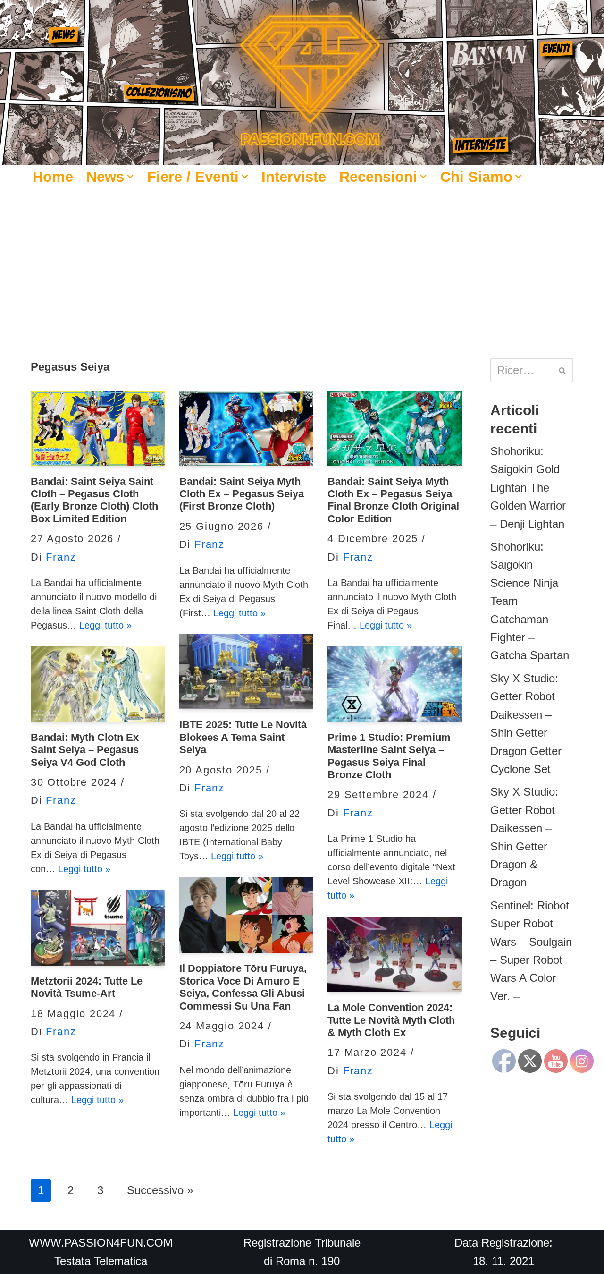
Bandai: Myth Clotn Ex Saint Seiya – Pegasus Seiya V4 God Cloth (85, 749)
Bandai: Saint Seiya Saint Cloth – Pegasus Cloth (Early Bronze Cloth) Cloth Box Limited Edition (94, 500)
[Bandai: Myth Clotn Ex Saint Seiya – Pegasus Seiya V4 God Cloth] (98, 684)
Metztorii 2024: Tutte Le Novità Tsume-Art (87, 987)
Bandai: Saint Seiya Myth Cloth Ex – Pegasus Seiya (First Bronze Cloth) (241, 494)
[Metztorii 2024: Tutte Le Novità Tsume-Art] (98, 928)
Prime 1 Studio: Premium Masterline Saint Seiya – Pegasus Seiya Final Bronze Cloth (389, 756)
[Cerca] (562, 370)
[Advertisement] (302, 259)
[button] (130, 176)
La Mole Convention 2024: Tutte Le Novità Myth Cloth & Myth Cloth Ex (391, 1020)
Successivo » (160, 1190)
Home (53, 176)
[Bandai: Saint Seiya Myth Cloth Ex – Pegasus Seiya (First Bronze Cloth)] (246, 428)
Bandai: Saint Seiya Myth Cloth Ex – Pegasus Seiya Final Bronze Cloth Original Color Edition (393, 500)
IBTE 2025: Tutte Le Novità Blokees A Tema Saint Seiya (243, 737)
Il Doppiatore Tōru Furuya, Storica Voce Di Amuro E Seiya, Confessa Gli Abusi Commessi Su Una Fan (243, 986)
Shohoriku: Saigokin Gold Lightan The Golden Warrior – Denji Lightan (528, 487)
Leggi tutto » (105, 625)
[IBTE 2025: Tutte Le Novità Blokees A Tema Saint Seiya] (246, 672)
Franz (61, 557)
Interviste (293, 176)
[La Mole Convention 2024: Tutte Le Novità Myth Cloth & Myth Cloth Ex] (394, 954)
